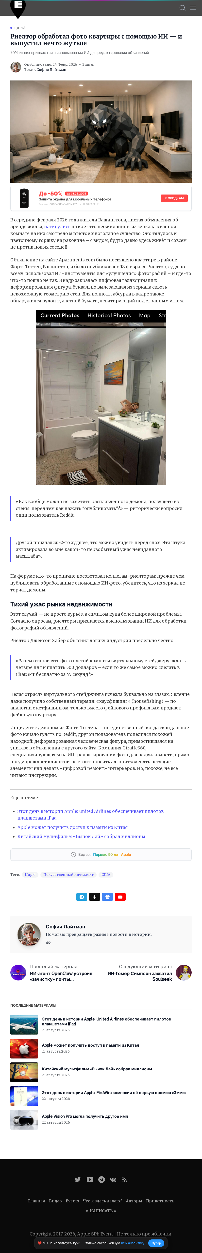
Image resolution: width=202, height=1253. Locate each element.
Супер (156, 1243)
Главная (36, 1200)
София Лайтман (51, 69)
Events (72, 1200)
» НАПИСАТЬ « (101, 1210)
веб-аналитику (132, 1243)
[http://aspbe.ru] (48, 942)
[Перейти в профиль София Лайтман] (15, 67)
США (105, 874)
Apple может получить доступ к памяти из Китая (72, 827)
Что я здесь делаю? (102, 1200)
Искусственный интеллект (68, 874)
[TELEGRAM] (101, 1179)
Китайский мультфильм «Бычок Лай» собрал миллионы (81, 836)
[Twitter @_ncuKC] (78, 1179)
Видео (55, 1200)
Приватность (160, 1200)
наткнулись (57, 226)
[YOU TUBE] (90, 1179)
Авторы (134, 1200)
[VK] (113, 1179)
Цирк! (19, 28)
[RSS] (124, 1179)
